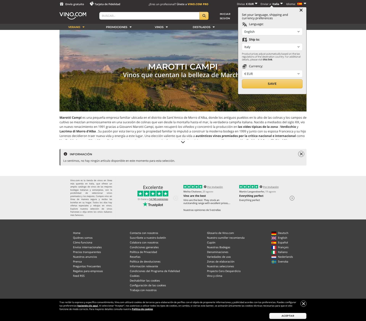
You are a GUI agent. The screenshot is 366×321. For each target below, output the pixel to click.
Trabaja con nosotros (143, 290)
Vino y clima (214, 276)
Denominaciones (217, 252)
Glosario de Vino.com (220, 233)
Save (272, 84)
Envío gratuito (74, 4)
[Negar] (303, 304)
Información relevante (144, 266)
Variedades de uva (219, 257)
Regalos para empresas (88, 271)
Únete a (192, 4)
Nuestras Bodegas (218, 247)
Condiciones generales (144, 247)
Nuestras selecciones (220, 266)
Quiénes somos (83, 237)
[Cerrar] (301, 10)
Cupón (211, 242)
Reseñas (135, 257)
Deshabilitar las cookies (145, 280)
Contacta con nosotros (144, 233)
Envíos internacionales (87, 247)
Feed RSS (79, 276)
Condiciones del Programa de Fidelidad (155, 271)
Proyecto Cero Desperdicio (224, 271)
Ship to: (254, 39)
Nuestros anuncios (85, 257)
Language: (256, 24)
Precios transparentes (87, 252)
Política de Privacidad (143, 252)
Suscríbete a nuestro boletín (148, 237)
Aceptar (288, 315)
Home (76, 233)
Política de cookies (142, 309)
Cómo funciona (82, 242)
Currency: (255, 66)
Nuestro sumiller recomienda (226, 237)
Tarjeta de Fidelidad (107, 4)
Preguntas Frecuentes (87, 266)
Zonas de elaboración (220, 261)
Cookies (135, 276)
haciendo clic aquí (87, 305)
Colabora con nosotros (144, 242)
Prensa (77, 261)
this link (267, 59)
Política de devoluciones (145, 261)
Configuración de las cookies (148, 285)
